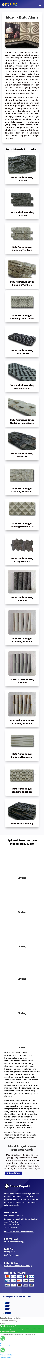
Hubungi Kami (13, 1173)
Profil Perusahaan (11, 1255)
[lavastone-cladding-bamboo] (22, 581)
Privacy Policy (9, 1252)
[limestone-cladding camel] (22, 302)
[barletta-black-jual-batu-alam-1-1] (22, 164)
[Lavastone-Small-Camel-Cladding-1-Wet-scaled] (22, 337)
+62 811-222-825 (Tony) (14, 1241)
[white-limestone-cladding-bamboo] (22, 622)
